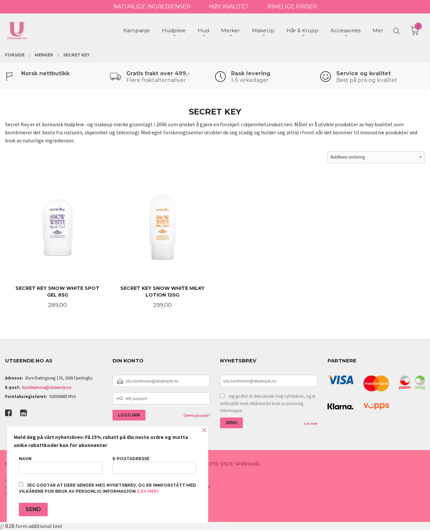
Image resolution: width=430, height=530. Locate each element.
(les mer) (148, 491)
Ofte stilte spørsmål (233, 464)
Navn (25, 458)
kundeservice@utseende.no (47, 387)
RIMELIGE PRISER (292, 6)
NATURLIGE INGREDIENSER (151, 6)
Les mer (310, 423)
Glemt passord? (196, 415)
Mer (378, 30)
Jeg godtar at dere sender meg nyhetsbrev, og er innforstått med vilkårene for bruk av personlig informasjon (267, 403)
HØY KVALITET (229, 6)
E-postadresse (131, 458)
